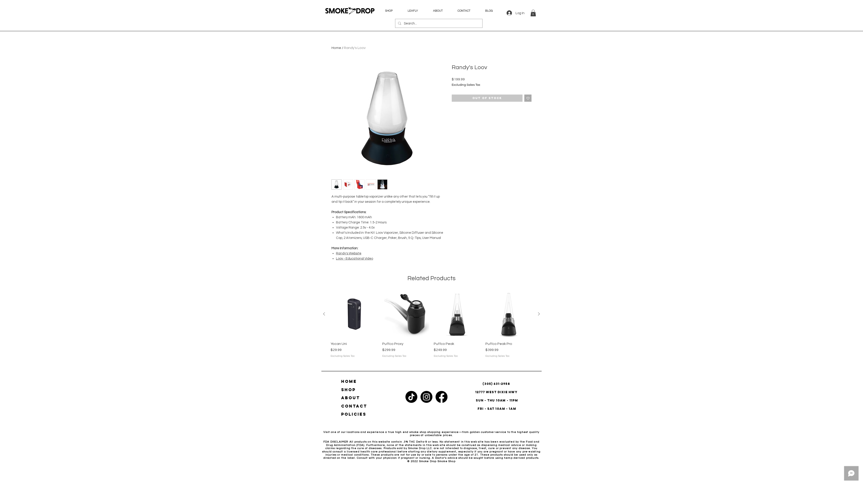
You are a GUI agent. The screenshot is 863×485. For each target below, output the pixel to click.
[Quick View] (354, 314)
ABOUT (350, 397)
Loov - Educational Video (354, 258)
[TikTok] (411, 397)
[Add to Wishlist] (528, 98)
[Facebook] (441, 397)
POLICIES (353, 414)
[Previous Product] (324, 314)
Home (336, 48)
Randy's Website (348, 253)
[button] (533, 13)
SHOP (348, 389)
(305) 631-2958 (497, 384)
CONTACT (354, 406)
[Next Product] (539, 314)
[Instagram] (426, 397)
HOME (349, 381)
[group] (431, 326)
